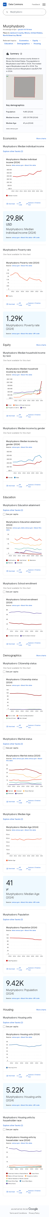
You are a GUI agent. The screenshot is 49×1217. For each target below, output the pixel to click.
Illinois (27, 33)
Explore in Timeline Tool (34, 204)
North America (9, 35)
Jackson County (16, 33)
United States (36, 33)
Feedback (36, 4)
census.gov (15, 237)
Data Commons (16, 4)
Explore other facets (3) (13, 744)
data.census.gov (17, 165)
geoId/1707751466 (25, 29)
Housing (37, 43)
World (18, 35)
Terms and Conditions (18, 1213)
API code (20, 204)
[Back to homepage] (5, 4)
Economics (24, 40)
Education (9, 43)
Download (11, 204)
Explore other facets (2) (13, 151)
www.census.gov (12, 129)
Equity (35, 40)
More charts (41, 138)
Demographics (23, 43)
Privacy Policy (34, 1213)
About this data (30, 165)
